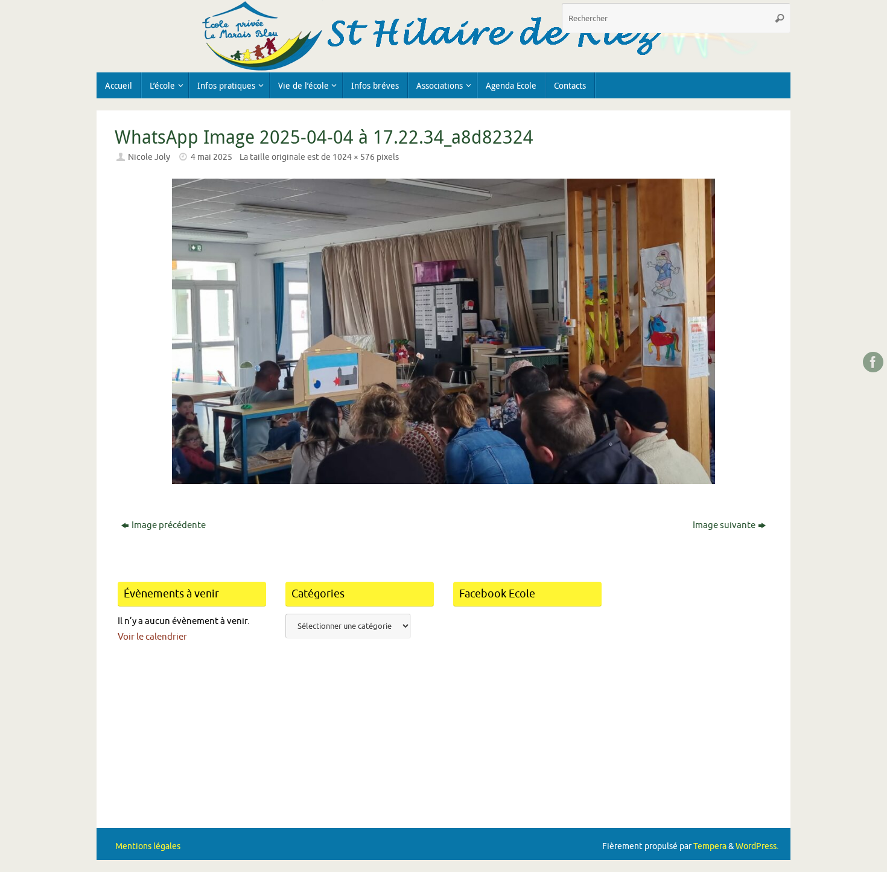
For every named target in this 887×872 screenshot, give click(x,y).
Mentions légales (147, 846)
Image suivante (724, 525)
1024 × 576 (353, 157)
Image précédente (169, 525)
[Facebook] (873, 362)
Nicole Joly (149, 157)
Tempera (709, 846)
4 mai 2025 (211, 157)
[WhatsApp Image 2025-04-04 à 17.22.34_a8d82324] (443, 331)
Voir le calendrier (152, 637)
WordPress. (757, 846)
